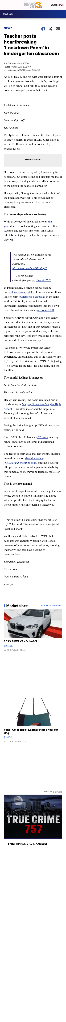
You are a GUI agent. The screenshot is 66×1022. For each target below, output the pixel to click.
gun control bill (45, 310)
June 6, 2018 (43, 280)
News (8, 28)
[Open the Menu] (5, 5)
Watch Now (56, 5)
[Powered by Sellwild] (57, 792)
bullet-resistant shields (21, 292)
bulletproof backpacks (32, 296)
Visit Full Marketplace (51, 606)
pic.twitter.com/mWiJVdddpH (29, 268)
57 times (42, 437)
